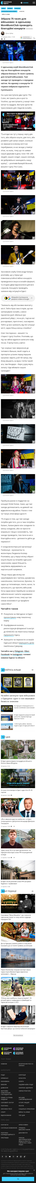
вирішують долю (26, 643)
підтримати (9, 635)
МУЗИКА (10, 8)
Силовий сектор (7, 1102)
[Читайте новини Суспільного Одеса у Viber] (13, 1156)
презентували (10, 617)
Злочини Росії (6, 1109)
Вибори (4, 1084)
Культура (21, 11)
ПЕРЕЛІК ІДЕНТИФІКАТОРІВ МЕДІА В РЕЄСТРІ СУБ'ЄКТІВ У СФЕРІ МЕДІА (25, 1141)
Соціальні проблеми (27, 1109)
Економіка (5, 1081)
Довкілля (4, 1088)
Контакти (4, 1125)
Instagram (17, 654)
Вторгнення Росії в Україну (9, 11)
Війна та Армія (6, 14)
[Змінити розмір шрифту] (34, 38)
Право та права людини (7, 1098)
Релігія (21, 1106)
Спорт (3, 1112)
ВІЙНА (3, 8)
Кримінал (4, 1078)
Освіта (21, 1081)
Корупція (22, 1075)
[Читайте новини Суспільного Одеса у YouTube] (9, 1156)
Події (3, 1075)
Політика (4, 1106)
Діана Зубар (9, 33)
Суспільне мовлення (9, 1128)
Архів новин (23, 1125)
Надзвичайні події (26, 1084)
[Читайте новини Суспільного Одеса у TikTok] (24, 1156)
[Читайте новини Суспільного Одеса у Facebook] (2, 1156)
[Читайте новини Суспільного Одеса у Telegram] (17, 1156)
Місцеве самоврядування (25, 1098)
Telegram (19, 651)
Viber (26, 651)
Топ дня (22, 1115)
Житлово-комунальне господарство (6, 1092)
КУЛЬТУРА (17, 8)
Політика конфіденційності (8, 1133)
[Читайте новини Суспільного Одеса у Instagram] (6, 1156)
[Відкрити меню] (34, 2)
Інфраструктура (25, 1091)
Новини (4, 1064)
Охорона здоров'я (26, 1088)
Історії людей (24, 1102)
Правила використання (24, 1128)
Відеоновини (6, 1115)
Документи (23, 1133)
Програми (5, 1138)
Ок (18, 1179)
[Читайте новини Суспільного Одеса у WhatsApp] (20, 1156)
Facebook (5, 654)
